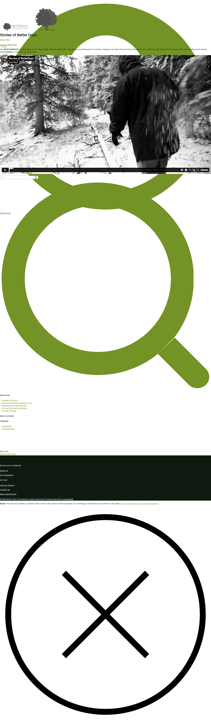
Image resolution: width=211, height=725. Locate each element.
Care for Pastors (7, 485)
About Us (4, 470)
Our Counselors (6, 475)
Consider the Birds (9, 400)
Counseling (6, 426)
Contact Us (5, 490)
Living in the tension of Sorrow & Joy (17, 403)
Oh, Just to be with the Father (14, 408)
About (4, 46)
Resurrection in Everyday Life (14, 405)
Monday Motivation (8, 454)
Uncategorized (8, 429)
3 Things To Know (9, 411)
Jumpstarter (68, 499)
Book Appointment (8, 494)
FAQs (5, 54)
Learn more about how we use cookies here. (140, 503)
